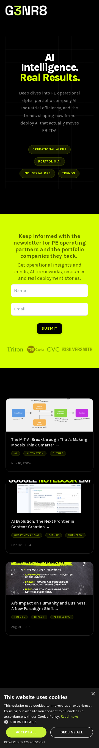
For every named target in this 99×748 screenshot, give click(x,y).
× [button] (93, 694)
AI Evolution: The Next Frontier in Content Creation (42, 524)
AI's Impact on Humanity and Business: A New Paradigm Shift (49, 606)
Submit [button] (49, 328)
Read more (69, 716)
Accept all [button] (26, 732)
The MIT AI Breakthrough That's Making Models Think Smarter (49, 442)
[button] (49, 722)
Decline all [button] (72, 732)
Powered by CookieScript (24, 742)
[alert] (49, 718)
